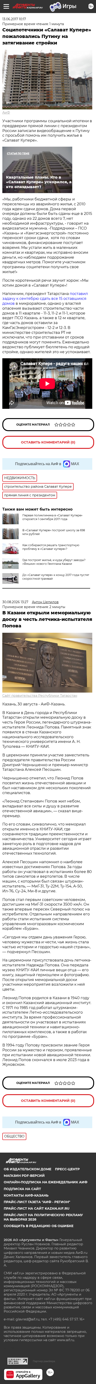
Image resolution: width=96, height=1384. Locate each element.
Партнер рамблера (44, 1361)
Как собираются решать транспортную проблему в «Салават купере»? (50, 547)
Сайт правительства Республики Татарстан (39, 696)
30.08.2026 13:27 (15, 602)
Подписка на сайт (22, 1189)
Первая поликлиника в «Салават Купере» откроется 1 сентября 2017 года (52, 517)
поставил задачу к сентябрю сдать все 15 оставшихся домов (45, 298)
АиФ (6, 112)
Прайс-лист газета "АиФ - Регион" (37, 1202)
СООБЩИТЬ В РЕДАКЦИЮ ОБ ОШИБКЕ (38, 1226)
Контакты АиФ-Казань (26, 1195)
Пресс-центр (67, 1169)
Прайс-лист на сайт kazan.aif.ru (36, 1208)
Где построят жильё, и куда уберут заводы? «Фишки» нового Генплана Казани (54, 561)
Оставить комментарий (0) (48, 442)
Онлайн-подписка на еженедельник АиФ (45, 1182)
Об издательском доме (27, 1169)
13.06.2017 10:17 (14, 19)
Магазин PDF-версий (24, 1176)
